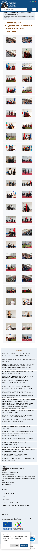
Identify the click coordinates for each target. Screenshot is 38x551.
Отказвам (14, 545)
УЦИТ (19, 519)
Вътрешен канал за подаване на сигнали (16, 506)
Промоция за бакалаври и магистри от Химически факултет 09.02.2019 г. (18, 459)
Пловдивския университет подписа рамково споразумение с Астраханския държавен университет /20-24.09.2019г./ (16, 355)
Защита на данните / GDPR (11, 502)
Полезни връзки (8, 509)
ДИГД (16, 518)
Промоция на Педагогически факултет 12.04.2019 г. (18, 431)
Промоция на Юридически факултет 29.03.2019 (16, 447)
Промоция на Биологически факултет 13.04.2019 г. (17, 424)
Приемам (24, 545)
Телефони (6, 499)
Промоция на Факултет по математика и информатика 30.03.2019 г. (14, 443)
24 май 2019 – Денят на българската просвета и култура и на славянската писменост (17, 416)
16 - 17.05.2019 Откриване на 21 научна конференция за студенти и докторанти (18, 411)
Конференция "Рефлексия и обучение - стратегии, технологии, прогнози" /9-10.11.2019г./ (18, 377)
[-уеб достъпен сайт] (30, 2)
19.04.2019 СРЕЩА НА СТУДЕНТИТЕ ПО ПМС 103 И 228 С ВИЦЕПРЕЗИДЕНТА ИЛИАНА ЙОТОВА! (17, 420)
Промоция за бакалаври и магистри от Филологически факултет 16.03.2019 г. (14, 455)
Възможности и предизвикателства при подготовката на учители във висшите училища (17, 391)
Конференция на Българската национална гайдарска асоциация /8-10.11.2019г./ (15, 381)
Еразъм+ (4, 518)
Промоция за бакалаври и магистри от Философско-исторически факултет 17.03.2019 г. (19, 450)
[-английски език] (35, 2)
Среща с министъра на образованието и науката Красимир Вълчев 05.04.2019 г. (17, 439)
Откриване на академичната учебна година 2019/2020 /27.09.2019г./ (18, 360)
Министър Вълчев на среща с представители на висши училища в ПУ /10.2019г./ (17, 372)
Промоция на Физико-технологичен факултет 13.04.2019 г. (16, 427)
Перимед (10, 518)
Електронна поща (8, 493)
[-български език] (33, 2)
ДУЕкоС (21, 518)
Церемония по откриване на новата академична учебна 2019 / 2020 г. (17, 396)
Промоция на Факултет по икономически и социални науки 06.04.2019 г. (16, 434)
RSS (4, 496)
